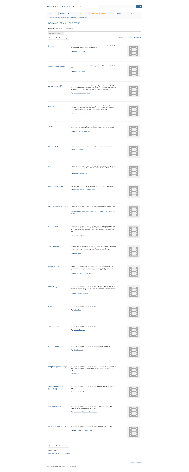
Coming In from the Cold (58, 427)
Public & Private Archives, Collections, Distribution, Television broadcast (68, 17)
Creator (130, 38)
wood (86, 293)
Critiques (118, 13)
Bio (50, 13)
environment (77, 211)
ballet (75, 235)
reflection (80, 131)
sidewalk (94, 412)
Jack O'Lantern (54, 106)
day (75, 392)
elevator (76, 330)
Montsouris (109, 211)
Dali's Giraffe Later (55, 186)
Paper (78, 350)
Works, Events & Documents (98, 13)
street (83, 71)
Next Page (65, 38)
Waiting (51, 126)
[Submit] (140, 6)
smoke (89, 189)
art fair (76, 310)
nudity (75, 253)
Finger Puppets (54, 266)
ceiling (76, 373)
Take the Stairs (54, 327)
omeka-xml (64, 453)
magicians (103, 211)
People (80, 71)
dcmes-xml (54, 453)
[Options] (137, 6)
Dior (75, 149)
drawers (79, 412)
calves (79, 235)
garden (76, 51)
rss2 (68, 453)
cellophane (77, 93)
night (78, 392)
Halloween (77, 113)
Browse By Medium (136, 462)
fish (82, 93)
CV (131, 13)
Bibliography (63, 13)
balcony (76, 273)
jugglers (92, 211)
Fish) (55, 86)
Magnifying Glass (57, 367)
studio (93, 189)
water (86, 173)
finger (83, 273)
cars (80, 273)
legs (83, 235)
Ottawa (84, 412)
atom (49, 453)
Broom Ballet (53, 226)
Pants (75, 293)
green (87, 211)
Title (126, 38)
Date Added (137, 38)
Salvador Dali (83, 189)
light (75, 350)
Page (50, 38)
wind (83, 51)
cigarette (76, 189)
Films (80, 13)
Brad (50, 166)
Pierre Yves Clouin (64, 6)
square (73, 213)
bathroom (76, 173)
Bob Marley (77, 430)
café (82, 430)
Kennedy (97, 211)
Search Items (69, 28)
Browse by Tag (60, 28)
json (59, 453)
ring (79, 373)
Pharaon (51, 46)
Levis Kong (52, 287)
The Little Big (53, 246)
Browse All (51, 28)
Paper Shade (53, 347)
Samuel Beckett (87, 131)
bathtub (82, 173)
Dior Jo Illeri (53, 146)
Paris (80, 51)
